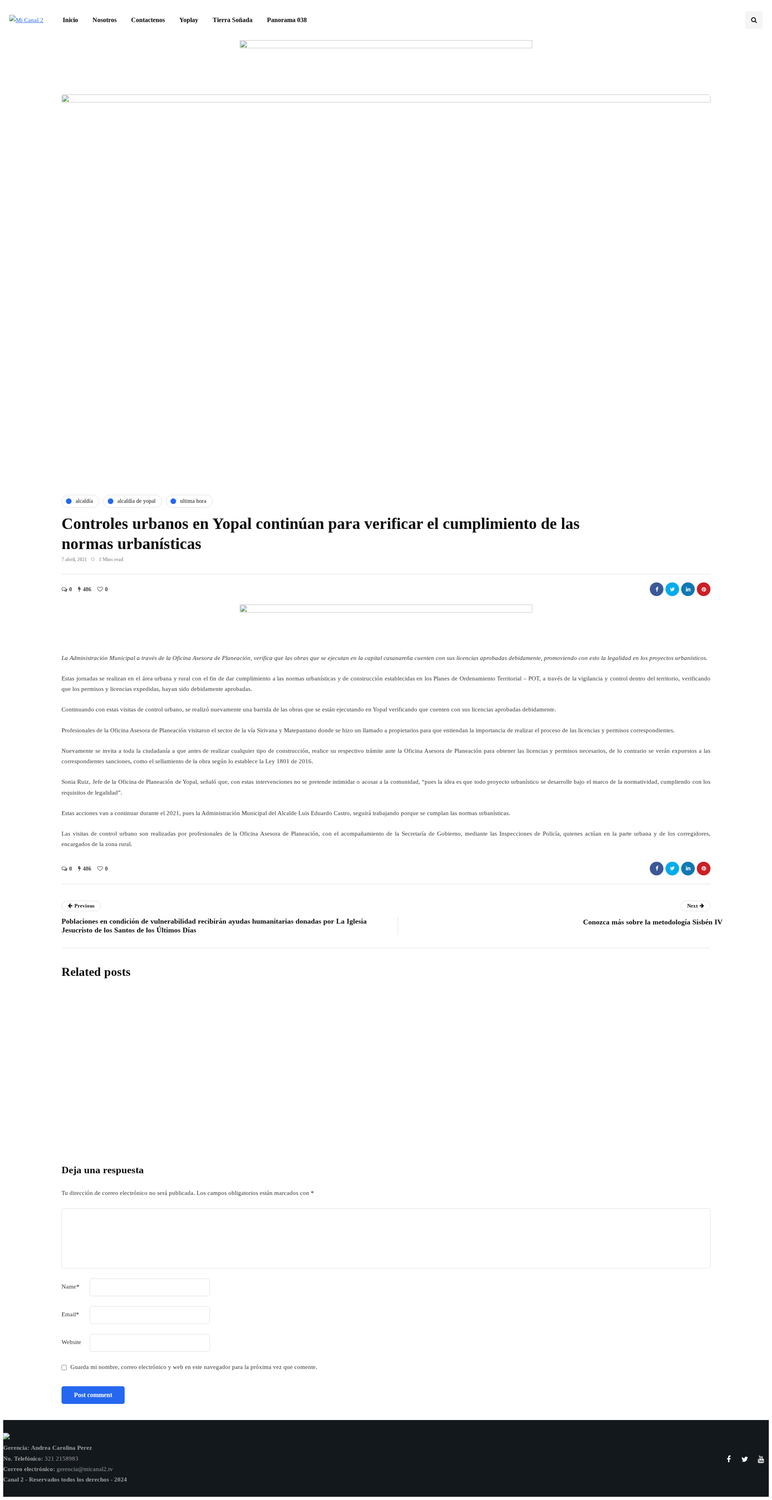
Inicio (70, 19)
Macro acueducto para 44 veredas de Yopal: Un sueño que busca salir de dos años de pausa (335, 1168)
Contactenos (148, 19)
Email (70, 1314)
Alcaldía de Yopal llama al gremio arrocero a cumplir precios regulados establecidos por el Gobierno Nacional (371, 1112)
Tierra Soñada (233, 19)
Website (71, 1342)
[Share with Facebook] (656, 589)
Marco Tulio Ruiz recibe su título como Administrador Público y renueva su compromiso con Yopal (350, 1056)
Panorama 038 (287, 19)
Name (71, 1286)
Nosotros (104, 19)
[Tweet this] (672, 589)
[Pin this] (703, 589)
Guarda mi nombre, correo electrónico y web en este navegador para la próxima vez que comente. (193, 1367)
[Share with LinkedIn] (688, 589)
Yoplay (188, 19)
